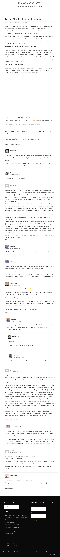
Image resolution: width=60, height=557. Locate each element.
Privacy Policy (7, 552)
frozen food (34, 124)
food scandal (23, 124)
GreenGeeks (20, 531)
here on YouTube (30, 117)
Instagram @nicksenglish (12, 524)
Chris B (12, 475)
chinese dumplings (9, 124)
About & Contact (18, 552)
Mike (11, 246)
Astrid (52, 552)
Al (10, 370)
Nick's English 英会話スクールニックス (16, 515)
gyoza (38, 124)
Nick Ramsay (18, 22)
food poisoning (17, 124)
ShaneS (12, 150)
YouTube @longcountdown (12, 527)
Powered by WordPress (38, 552)
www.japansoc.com (16, 144)
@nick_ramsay (32, 120)
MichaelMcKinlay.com (41, 327)
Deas (11, 172)
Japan (25, 22)
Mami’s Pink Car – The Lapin (47, 131)
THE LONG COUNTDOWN (30, 3)
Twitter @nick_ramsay (11, 522)
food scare (29, 124)
